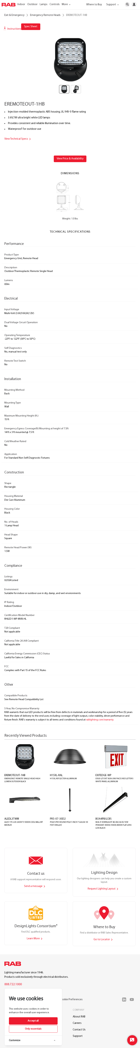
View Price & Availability (70, 158)
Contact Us (79, 1029)
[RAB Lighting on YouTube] (133, 999)
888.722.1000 (13, 984)
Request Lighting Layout (102, 889)
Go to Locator (102, 939)
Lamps (43, 4)
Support (78, 1036)
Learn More (33, 938)
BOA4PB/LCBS (104, 819)
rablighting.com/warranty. (100, 719)
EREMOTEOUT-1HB (14, 775)
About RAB (79, 1016)
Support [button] (111, 4)
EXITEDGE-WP (103, 775)
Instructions (14, 29)
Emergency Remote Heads (45, 15)
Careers (77, 1023)
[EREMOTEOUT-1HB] (70, 59)
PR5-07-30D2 (58, 819)
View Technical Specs (16, 139)
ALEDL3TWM (11, 819)
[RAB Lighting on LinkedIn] (125, 999)
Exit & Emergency (14, 15)
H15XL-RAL (56, 775)
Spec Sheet (30, 26)
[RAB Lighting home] (13, 964)
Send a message (33, 886)
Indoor (21, 4)
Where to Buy (94, 4)
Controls (55, 4)
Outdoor (32, 4)
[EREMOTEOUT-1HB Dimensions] (70, 196)
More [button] (65, 4)
